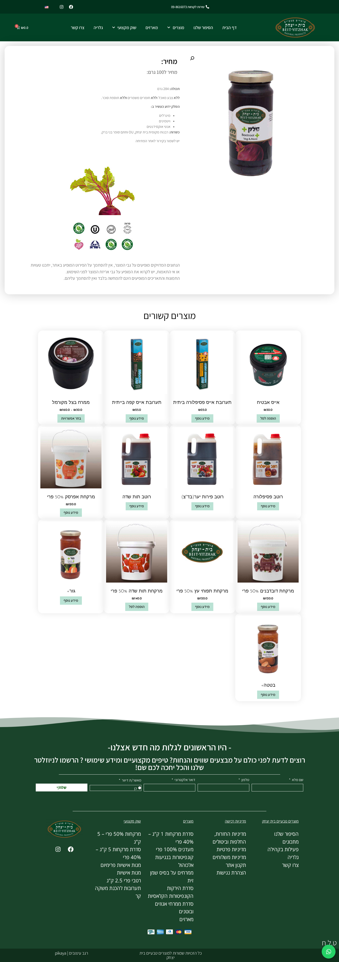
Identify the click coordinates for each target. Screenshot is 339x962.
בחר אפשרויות (71, 418)
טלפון (245, 780)
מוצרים (178, 27)
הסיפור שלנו (203, 27)
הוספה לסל (268, 418)
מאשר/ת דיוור (131, 781)
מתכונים (290, 841)
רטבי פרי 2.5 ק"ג (124, 880)
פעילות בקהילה (283, 849)
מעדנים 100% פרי (174, 849)
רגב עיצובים (78, 953)
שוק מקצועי (126, 27)
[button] (192, 58)
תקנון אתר (236, 865)
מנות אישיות (129, 872)
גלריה (98, 27)
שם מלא (297, 780)
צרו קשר (77, 27)
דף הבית (229, 27)
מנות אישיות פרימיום (121, 865)
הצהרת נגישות (231, 872)
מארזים (152, 27)
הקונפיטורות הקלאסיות (170, 895)
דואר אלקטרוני (184, 780)
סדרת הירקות (180, 888)
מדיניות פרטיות (231, 849)
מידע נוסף (202, 418)
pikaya (60, 953)
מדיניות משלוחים (229, 857)
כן (135, 788)
